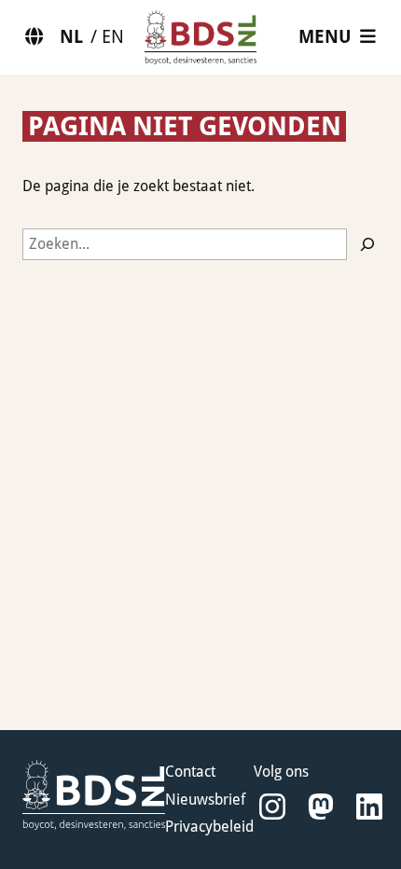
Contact (190, 771)
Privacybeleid (209, 826)
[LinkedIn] (369, 807)
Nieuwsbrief (205, 799)
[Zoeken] (367, 244)
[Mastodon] (320, 807)
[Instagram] (272, 807)
